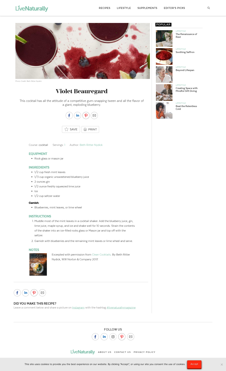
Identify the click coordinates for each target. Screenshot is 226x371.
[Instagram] (113, 336)
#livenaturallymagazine (121, 307)
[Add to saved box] (71, 129)
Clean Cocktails (101, 254)
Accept (194, 364)
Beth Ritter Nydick (91, 145)
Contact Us (122, 352)
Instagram (78, 307)
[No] (221, 364)
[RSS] (130, 336)
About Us (104, 352)
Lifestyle (181, 31)
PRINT (90, 129)
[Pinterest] (121, 336)
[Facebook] (95, 336)
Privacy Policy (145, 352)
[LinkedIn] (104, 336)
